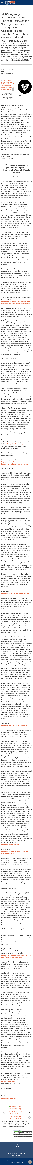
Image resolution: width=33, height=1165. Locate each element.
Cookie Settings (23, 1160)
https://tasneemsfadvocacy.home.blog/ (15, 725)
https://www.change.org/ (10, 844)
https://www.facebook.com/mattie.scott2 (15, 593)
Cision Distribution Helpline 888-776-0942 (17, 1154)
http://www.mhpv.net (9, 1098)
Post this (17, 176)
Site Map (12, 1160)
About (16, 1148)
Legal (8, 1160)
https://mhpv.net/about (9, 462)
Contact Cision (16, 1144)
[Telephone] (26, 2)
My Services (16, 1150)
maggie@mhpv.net (8, 1082)
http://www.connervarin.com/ (11, 957)
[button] (8, 85)
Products (16, 1146)
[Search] (31, 2)
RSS (17, 1160)
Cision (18, 1162)
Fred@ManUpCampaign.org (16, 444)
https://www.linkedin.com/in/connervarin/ (16, 955)
